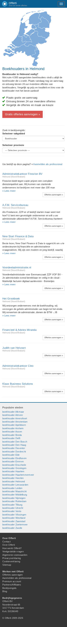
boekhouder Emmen (13, 461)
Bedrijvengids (9, 588)
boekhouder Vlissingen (14, 514)
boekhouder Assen (12, 431)
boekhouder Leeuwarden (15, 484)
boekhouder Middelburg (14, 494)
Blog (4, 591)
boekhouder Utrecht (12, 508)
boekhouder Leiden (12, 488)
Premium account (11, 581)
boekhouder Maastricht (14, 491)
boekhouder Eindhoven (14, 458)
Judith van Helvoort (14, 347)
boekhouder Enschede (14, 465)
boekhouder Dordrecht (14, 451)
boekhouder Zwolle (12, 528)
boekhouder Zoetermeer (15, 524)
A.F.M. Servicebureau (15, 205)
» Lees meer (9, 190)
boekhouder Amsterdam (15, 421)
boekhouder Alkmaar (13, 411)
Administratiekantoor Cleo (17, 365)
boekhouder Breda (12, 435)
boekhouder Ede (11, 454)
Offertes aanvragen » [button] (53, 195)
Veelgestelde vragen (13, 551)
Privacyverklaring (11, 558)
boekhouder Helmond (13, 481)
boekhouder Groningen (14, 468)
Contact (6, 541)
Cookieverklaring (11, 561)
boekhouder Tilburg (12, 504)
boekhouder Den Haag (14, 445)
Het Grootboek (11, 298)
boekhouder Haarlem (13, 471)
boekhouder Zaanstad (13, 521)
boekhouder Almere (12, 415)
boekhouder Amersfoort (14, 418)
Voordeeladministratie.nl (16, 267)
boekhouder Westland (13, 518)
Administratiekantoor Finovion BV (22, 173)
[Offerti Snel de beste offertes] (2, 4)
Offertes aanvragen (12, 574)
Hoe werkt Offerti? (12, 548)
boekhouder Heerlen (13, 478)
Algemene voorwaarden (14, 555)
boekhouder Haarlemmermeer (18, 474)
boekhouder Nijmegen (13, 498)
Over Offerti (8, 544)
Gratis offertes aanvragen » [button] (22, 114)
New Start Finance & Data (18, 236)
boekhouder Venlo (11, 511)
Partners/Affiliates (11, 584)
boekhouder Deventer (13, 448)
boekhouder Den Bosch (14, 441)
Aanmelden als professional (47, 164)
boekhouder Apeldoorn (14, 425)
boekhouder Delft (11, 438)
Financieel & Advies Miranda (19, 329)
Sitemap (6, 564)
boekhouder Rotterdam (14, 501)
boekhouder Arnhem (13, 428)
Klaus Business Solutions (17, 383)
